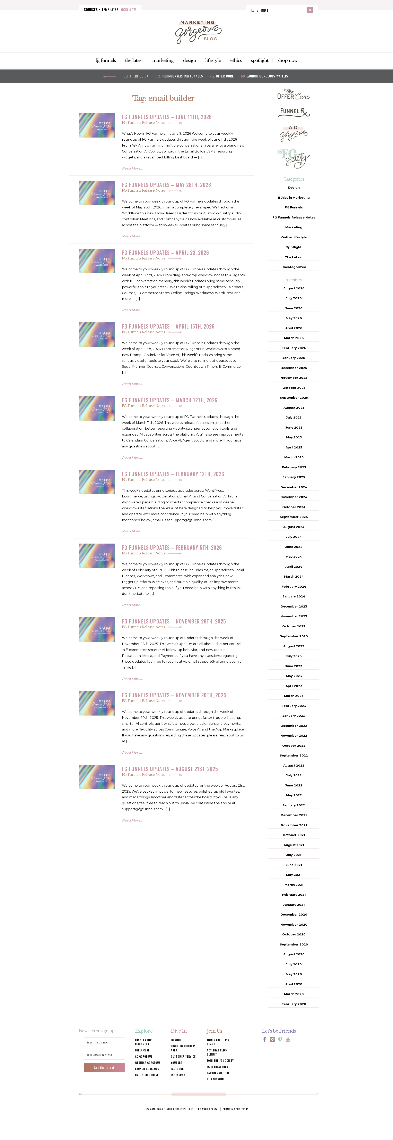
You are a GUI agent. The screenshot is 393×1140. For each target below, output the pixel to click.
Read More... (132, 168)
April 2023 (294, 686)
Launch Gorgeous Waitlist (268, 76)
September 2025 (294, 397)
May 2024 (294, 557)
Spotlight (260, 60)
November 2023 (293, 616)
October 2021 (294, 835)
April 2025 (294, 447)
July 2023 (294, 656)
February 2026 (294, 348)
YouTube (176, 1062)
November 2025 (294, 378)
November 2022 (293, 735)
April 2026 (293, 328)
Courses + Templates (110, 9)
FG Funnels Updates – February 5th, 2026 (172, 547)
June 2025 (294, 427)
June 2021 (294, 865)
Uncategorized (293, 267)
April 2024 (293, 567)
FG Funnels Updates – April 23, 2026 (165, 252)
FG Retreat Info (217, 1067)
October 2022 (293, 745)
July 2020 (294, 964)
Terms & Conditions (235, 1109)
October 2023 (293, 626)
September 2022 (294, 755)
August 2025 (293, 408)
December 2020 (293, 914)
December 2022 (294, 726)
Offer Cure (225, 76)
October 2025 (293, 388)
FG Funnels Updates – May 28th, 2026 (166, 184)
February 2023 (294, 706)
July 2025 (294, 417)
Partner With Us (218, 1073)
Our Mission (215, 1079)
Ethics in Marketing (294, 197)
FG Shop (176, 1040)
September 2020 (294, 944)
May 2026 (294, 318)
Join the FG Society (220, 1060)
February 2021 (294, 895)
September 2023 (294, 636)
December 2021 (294, 815)
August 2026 (294, 288)
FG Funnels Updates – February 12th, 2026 (173, 474)
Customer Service (183, 1056)
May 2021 (294, 875)
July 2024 (294, 537)
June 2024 (294, 547)
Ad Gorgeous (143, 1056)
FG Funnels (105, 60)
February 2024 (294, 586)
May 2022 (294, 795)
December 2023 (294, 606)
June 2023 (293, 666)
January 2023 (294, 716)
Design (189, 60)
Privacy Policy (207, 1109)
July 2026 (294, 298)
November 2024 (293, 497)
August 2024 (294, 527)
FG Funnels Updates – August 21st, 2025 (170, 769)
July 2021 (293, 855)
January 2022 (294, 805)
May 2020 (294, 974)
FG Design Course (147, 1075)
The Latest (134, 60)
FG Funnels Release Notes (144, 123)
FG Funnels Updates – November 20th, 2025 (174, 695)
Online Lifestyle (294, 237)
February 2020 (294, 1004)
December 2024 (293, 487)
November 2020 (293, 924)
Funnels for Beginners (143, 1042)
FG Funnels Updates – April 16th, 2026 (168, 326)
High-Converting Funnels (182, 76)
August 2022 (293, 765)
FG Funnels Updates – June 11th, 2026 (167, 117)
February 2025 (294, 467)
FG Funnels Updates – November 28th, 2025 (174, 621)
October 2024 (294, 507)
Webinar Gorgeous (147, 1062)
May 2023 (294, 676)
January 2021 (294, 905)
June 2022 (293, 785)
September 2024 (294, 517)
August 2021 (294, 845)
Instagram (178, 1075)
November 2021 (294, 825)
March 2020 (294, 994)
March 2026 (294, 338)
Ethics (236, 60)
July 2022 (294, 775)
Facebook (177, 1069)
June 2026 (294, 308)
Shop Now (288, 60)
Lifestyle (213, 60)
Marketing (163, 60)
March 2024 (294, 576)
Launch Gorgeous (147, 1069)
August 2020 (294, 954)
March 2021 (294, 885)
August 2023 (293, 646)
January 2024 (294, 596)
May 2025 (294, 437)
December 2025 (294, 368)
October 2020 (294, 934)
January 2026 (294, 358)
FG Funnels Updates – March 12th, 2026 (169, 400)
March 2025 (294, 457)
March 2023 (294, 696)
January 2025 (294, 477)
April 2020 (293, 984)
